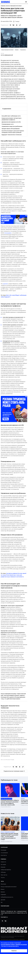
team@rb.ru (4, 917)
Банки (2, 889)
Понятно (14, 950)
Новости (3, 861)
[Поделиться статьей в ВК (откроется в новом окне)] (13, 25)
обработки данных (21, 944)
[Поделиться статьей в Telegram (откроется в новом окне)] (10, 25)
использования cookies (8, 944)
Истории (3, 864)
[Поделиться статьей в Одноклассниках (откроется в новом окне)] (16, 25)
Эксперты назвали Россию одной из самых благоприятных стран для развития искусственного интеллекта (13, 575)
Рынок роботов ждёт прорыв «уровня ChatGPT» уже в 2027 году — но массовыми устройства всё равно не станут (9, 836)
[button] (26, 2)
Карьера (3, 894)
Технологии (23, 49)
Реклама (3, 884)
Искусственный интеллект (14, 5)
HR (1, 902)
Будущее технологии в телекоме (12, 134)
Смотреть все (5, 905)
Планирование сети (8, 124)
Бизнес (16, 49)
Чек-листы (4, 874)
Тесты (3, 877)
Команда (3, 850)
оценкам (5, 283)
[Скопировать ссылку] (20, 25)
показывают (8, 233)
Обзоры (3, 872)
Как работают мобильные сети (11, 116)
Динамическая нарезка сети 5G (11, 122)
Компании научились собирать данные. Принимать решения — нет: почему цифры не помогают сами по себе (10, 802)
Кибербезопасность (7, 897)
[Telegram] (2, 921)
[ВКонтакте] (5, 921)
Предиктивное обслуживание (11, 128)
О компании (4, 852)
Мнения (3, 5)
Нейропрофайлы (6, 869)
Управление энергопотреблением (12, 126)
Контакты (4, 855)
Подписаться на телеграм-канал (13, 771)
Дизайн (3, 899)
